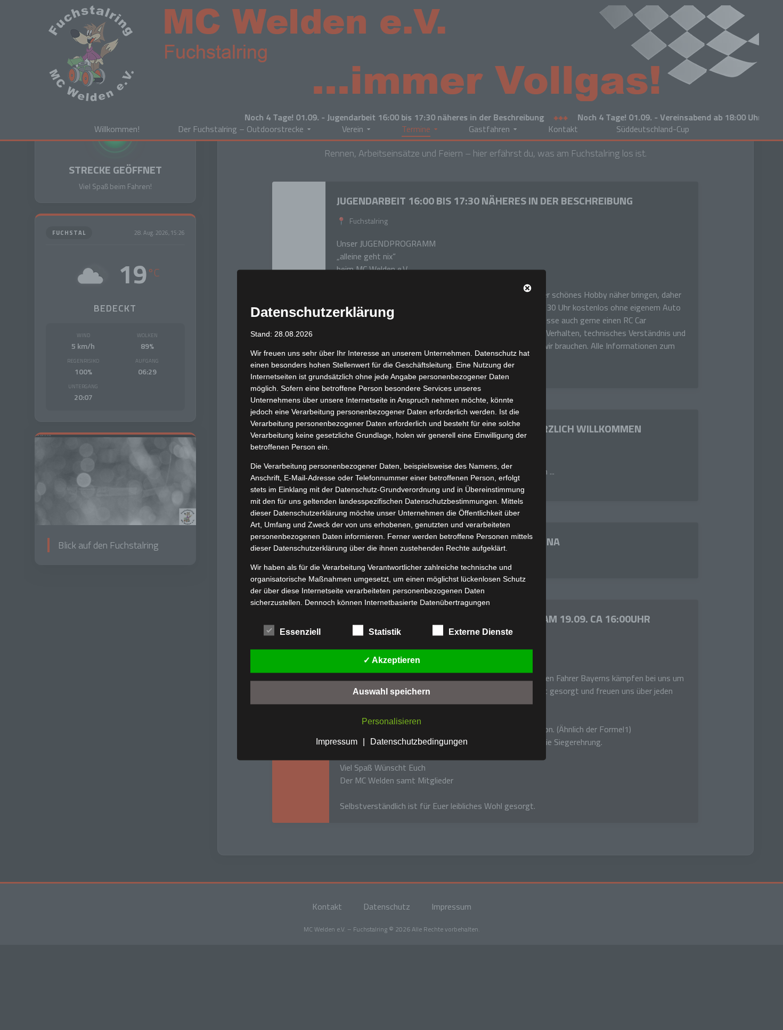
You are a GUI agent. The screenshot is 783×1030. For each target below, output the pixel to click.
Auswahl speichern (391, 692)
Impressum (336, 742)
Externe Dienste (480, 632)
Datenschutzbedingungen (419, 742)
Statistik (385, 632)
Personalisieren (391, 721)
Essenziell (300, 632)
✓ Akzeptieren (391, 660)
